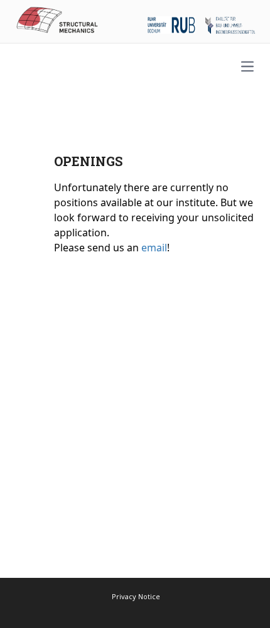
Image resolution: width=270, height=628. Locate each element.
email (154, 247)
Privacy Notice (136, 596)
